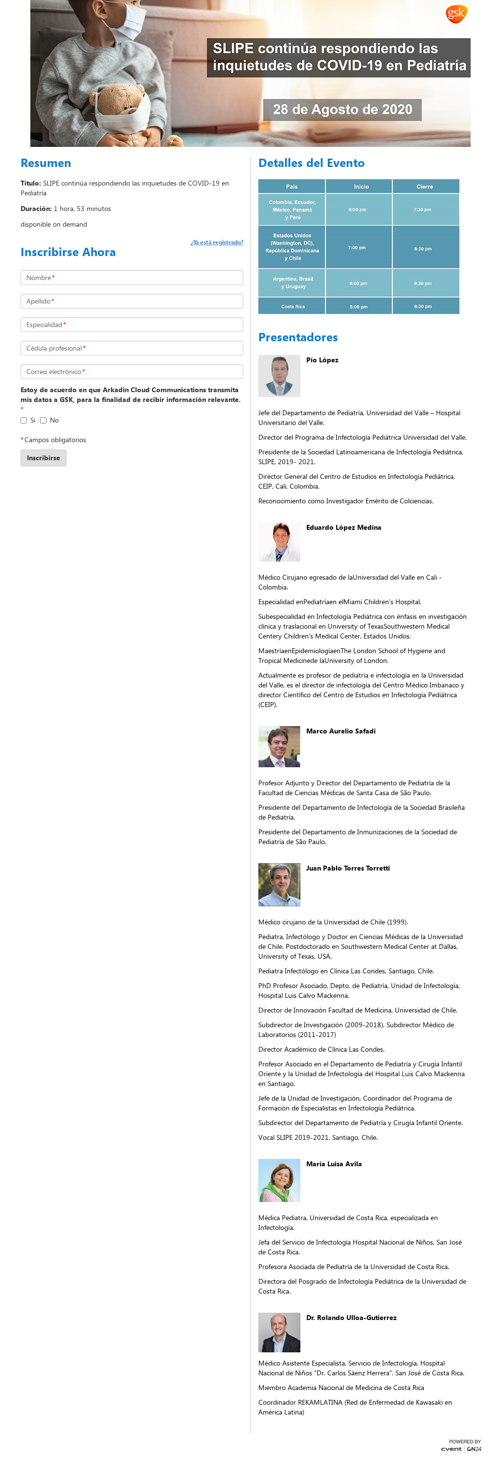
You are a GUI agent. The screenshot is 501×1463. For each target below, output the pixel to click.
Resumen (46, 162)
